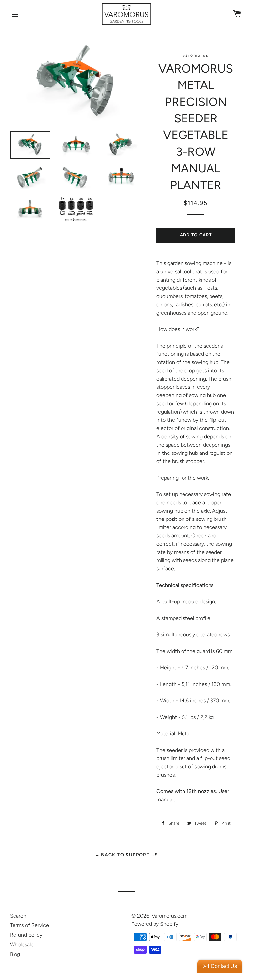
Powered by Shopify (154, 924)
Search (18, 916)
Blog (15, 954)
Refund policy (26, 935)
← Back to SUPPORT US (126, 854)
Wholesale (22, 944)
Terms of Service (29, 925)
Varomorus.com (169, 916)
